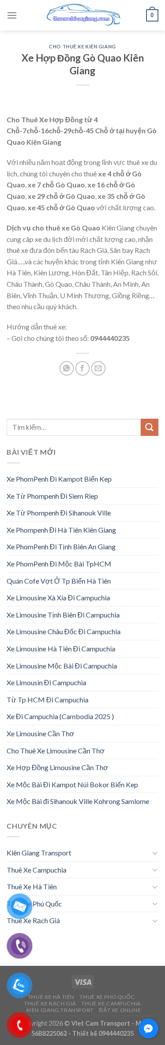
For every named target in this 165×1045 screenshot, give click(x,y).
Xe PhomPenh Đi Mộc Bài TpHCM (59, 563)
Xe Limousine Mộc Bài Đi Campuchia (62, 665)
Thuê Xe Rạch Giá (33, 920)
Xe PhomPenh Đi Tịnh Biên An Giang (61, 546)
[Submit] (149, 427)
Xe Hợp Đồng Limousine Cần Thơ (57, 767)
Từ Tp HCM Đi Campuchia (47, 699)
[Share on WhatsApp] (66, 368)
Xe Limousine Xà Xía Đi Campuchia (58, 597)
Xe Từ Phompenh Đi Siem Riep (52, 496)
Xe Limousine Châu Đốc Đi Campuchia (64, 631)
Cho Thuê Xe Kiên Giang (82, 46)
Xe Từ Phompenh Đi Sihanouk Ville (59, 512)
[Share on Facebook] (82, 368)
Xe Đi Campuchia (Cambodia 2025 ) (60, 716)
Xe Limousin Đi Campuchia (46, 682)
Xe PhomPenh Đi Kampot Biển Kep (59, 479)
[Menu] (12, 15)
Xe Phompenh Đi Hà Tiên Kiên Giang (61, 530)
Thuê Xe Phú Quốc (34, 903)
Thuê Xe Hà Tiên (32, 886)
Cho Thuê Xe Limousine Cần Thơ (56, 750)
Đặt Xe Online (120, 1010)
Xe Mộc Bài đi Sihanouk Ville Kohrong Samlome (78, 801)
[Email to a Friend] (98, 368)
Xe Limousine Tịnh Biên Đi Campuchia (63, 614)
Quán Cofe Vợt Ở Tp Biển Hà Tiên (59, 581)
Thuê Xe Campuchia (36, 870)
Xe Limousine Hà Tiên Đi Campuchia (61, 648)
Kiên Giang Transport (39, 852)
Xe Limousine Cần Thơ (40, 733)
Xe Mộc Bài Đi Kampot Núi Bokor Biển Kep (72, 784)
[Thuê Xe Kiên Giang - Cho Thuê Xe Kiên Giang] (83, 15)
